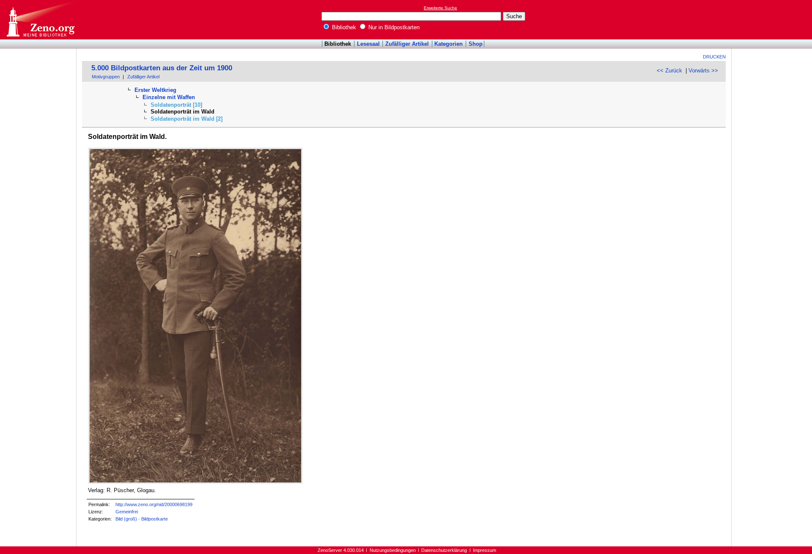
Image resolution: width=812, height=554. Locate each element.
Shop (476, 44)
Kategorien (448, 44)
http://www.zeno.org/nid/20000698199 (153, 504)
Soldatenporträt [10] (176, 105)
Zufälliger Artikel (407, 44)
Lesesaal (368, 44)
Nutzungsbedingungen (393, 550)
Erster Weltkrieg (155, 90)
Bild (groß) (126, 518)
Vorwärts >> (703, 70)
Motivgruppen (106, 76)
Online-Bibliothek (40, 19)
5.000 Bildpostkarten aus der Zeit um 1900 (161, 68)
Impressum (484, 550)
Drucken (714, 56)
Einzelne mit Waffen (169, 97)
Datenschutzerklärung (444, 550)
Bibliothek (343, 27)
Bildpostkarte (154, 518)
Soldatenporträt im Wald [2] (186, 119)
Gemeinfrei (126, 511)
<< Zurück (669, 70)
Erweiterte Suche (440, 8)
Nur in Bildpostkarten (393, 27)
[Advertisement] (773, 19)
